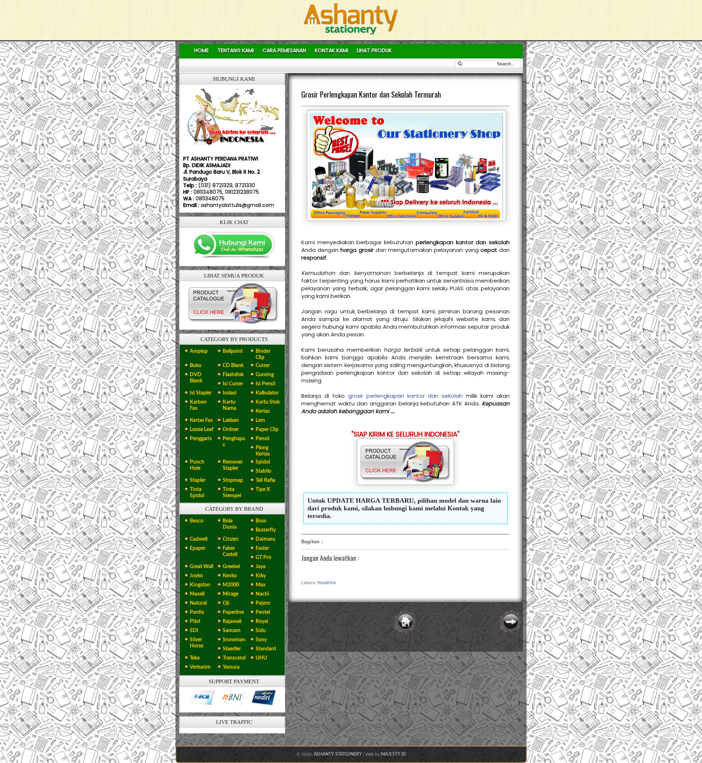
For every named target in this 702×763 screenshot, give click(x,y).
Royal (262, 621)
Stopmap (233, 480)
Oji (226, 603)
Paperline (233, 612)
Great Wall (201, 566)
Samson (232, 630)
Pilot (195, 621)
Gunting (265, 374)
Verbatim (200, 667)
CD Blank (233, 365)
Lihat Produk (374, 50)
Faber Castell (230, 551)
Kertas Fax (201, 420)
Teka (195, 658)
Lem (260, 420)
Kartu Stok (268, 402)
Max (260, 585)
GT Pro (263, 557)
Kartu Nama (229, 405)
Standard (266, 648)
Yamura (231, 667)
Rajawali (232, 621)
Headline (326, 582)
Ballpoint (233, 351)
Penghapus (234, 441)
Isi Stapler (201, 393)
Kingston (200, 585)
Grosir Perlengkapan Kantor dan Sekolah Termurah (371, 94)
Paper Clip (267, 429)
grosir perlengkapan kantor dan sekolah (405, 396)
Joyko (196, 575)
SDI (194, 630)
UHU (261, 658)
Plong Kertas (263, 451)
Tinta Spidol (197, 492)
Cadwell (198, 539)
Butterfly (266, 530)
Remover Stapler (233, 465)
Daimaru (265, 539)
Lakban (231, 420)
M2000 (231, 585)
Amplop (199, 351)
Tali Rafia (265, 480)
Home (201, 50)
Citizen (230, 539)
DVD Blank (196, 378)
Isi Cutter (233, 383)
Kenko (230, 575)
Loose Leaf (202, 429)
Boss (261, 521)
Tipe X (263, 489)
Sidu (261, 630)
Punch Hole (197, 465)
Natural (198, 603)
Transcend (234, 658)
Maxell (197, 594)
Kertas (263, 411)
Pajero (263, 603)
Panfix (197, 612)
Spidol (263, 462)
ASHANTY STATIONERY (338, 754)
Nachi (262, 594)
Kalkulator (267, 393)
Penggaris (201, 438)
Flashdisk (233, 374)
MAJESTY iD (393, 754)
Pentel (263, 612)
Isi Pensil (265, 383)
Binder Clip (263, 354)
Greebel (231, 566)
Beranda (405, 622)
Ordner (231, 429)
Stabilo (263, 471)
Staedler (232, 648)
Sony (261, 639)
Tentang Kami (236, 50)
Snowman (234, 639)
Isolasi (230, 393)
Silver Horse (196, 643)
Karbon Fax (198, 405)
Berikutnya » (510, 622)
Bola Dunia (230, 524)
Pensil (262, 438)
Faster (262, 548)
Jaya (260, 566)
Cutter (263, 365)
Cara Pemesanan (284, 50)
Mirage (230, 594)
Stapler (197, 480)
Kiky (261, 575)
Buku (195, 365)
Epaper (197, 548)
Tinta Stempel (232, 492)
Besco (196, 521)
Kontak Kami (331, 50)
